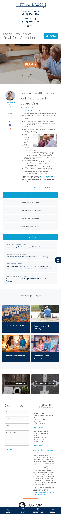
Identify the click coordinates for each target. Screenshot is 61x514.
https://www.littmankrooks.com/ (35, 181)
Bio (10, 104)
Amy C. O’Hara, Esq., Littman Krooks (32, 111)
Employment (50, 492)
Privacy (45, 494)
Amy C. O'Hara (10, 103)
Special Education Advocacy (16, 244)
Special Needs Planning (14, 264)
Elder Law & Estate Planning (16, 276)
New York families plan (46, 176)
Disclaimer (38, 494)
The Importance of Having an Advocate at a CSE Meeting (27, 257)
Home (35, 492)
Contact (10, 106)
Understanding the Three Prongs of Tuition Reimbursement (28, 247)
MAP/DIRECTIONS (39, 427)
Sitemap (42, 492)
